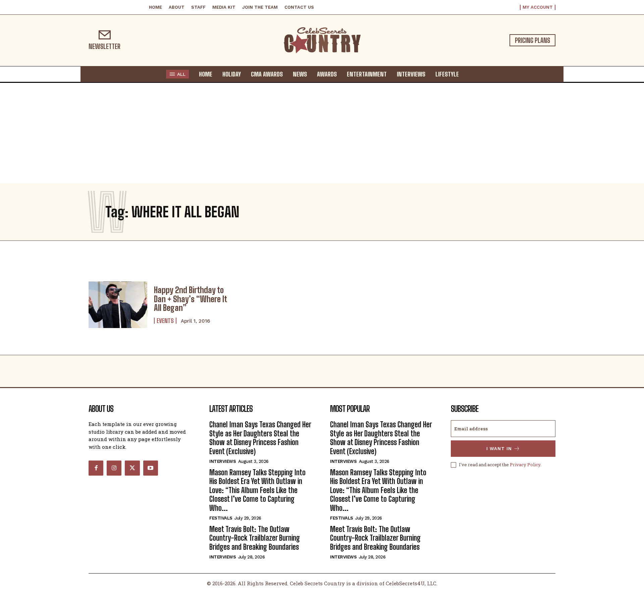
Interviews (222, 461)
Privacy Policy (525, 465)
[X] (132, 468)
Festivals (220, 518)
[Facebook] (96, 468)
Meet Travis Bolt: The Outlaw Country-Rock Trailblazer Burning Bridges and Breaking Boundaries (254, 538)
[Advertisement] (322, 133)
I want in (499, 448)
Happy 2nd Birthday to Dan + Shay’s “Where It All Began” (190, 299)
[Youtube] (150, 468)
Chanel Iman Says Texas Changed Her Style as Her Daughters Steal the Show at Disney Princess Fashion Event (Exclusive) (260, 437)
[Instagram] (114, 468)
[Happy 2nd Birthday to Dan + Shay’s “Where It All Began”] (118, 304)
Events (165, 321)
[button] (470, 74)
